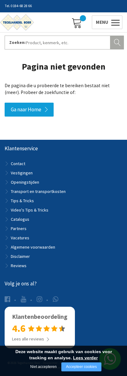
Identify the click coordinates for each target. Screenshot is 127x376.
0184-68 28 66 (21, 6)
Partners (19, 228)
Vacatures (20, 238)
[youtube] (23, 299)
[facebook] (7, 299)
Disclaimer (20, 256)
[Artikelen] (78, 22)
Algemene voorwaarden (33, 247)
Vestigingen (22, 173)
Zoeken (118, 42)
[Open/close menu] (106, 22)
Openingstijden (25, 182)
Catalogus (20, 219)
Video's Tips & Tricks (29, 210)
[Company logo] (17, 22)
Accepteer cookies (81, 367)
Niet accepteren (43, 367)
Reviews (19, 265)
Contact (18, 163)
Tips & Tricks (22, 200)
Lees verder (85, 357)
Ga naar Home (26, 109)
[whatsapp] (55, 299)
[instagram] (39, 299)
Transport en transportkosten (38, 191)
